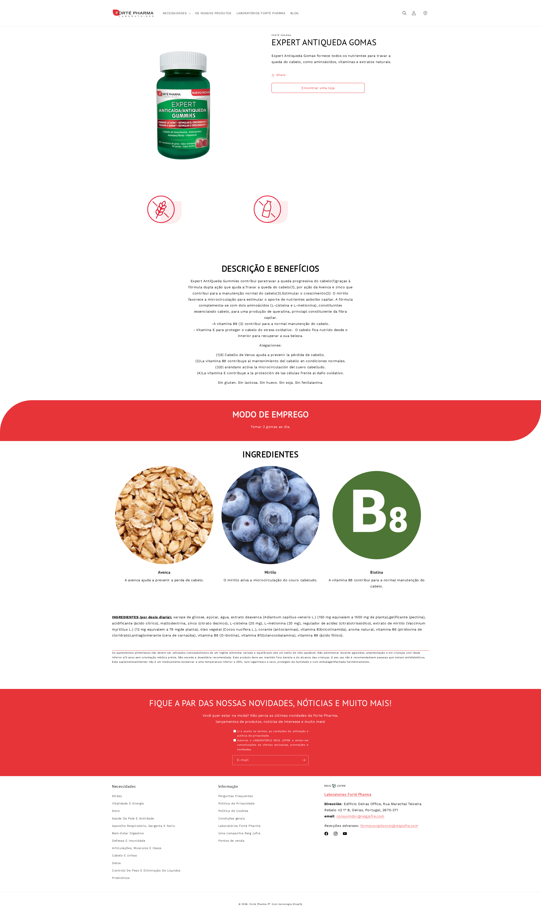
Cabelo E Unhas (124, 855)
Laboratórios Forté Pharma (239, 825)
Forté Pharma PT (260, 904)
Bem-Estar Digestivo (128, 833)
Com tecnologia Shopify (287, 904)
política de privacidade (253, 735)
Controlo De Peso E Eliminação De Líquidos (146, 870)
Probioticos (121, 878)
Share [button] (281, 75)
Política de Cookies (233, 810)
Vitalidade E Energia (128, 803)
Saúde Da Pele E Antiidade (133, 818)
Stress (117, 796)
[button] (176, 13)
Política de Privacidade (236, 803)
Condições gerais (231, 818)
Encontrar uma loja (318, 88)
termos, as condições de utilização (281, 731)
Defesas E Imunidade (128, 840)
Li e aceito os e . (273, 733)
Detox (116, 863)
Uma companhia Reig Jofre (239, 833)
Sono (116, 810)
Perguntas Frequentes (235, 796)
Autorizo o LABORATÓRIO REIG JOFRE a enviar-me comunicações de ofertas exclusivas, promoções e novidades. (273, 745)
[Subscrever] (303, 760)
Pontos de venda (231, 840)
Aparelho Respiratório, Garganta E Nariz (143, 825)
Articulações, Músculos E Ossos (136, 848)
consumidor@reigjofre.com (360, 816)
